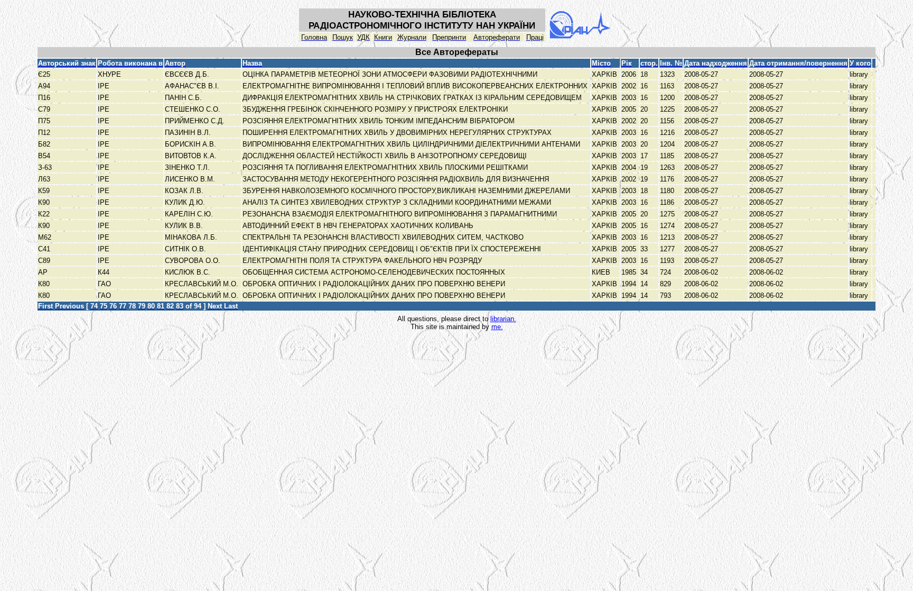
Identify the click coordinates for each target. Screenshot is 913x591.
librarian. (503, 319)
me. (497, 327)
